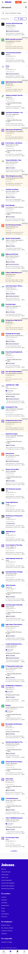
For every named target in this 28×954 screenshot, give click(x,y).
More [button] (23, 34)
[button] (3, 2)
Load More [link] (14, 851)
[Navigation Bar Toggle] (2, 2)
